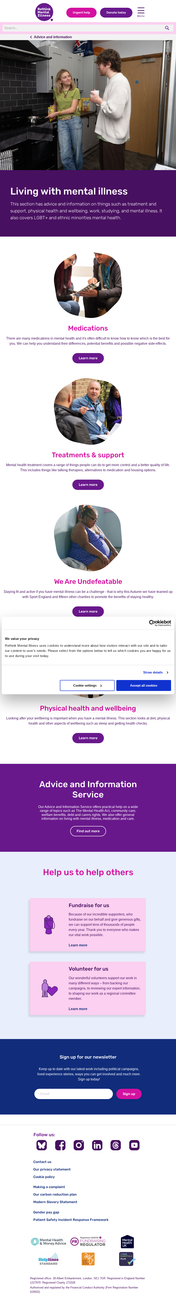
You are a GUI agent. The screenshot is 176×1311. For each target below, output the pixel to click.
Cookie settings (85, 685)
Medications (88, 328)
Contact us (42, 1162)
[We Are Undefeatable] (88, 571)
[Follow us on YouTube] (134, 1145)
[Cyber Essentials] (127, 1259)
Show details (153, 672)
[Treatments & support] (88, 444)
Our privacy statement (52, 1169)
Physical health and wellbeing (88, 708)
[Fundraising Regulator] (88, 1242)
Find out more (91, 831)
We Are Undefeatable (88, 581)
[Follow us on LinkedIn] (97, 1145)
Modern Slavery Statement (55, 1202)
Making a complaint (49, 1187)
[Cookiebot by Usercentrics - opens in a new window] (152, 623)
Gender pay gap (46, 1212)
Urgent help (81, 12)
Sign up (129, 1094)
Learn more (91, 358)
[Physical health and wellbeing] (88, 698)
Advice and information (53, 37)
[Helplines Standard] (48, 1259)
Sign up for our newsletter (88, 1057)
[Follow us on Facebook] (60, 1145)
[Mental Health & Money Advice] (48, 1242)
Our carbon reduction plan (55, 1194)
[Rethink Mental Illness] (44, 12)
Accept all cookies (143, 685)
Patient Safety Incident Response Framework (71, 1220)
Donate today (116, 12)
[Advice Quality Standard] (88, 1259)
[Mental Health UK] (127, 1242)
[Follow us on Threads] (116, 1145)
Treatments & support (88, 455)
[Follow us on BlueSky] (42, 1145)
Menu (141, 16)
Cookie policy (44, 1177)
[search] (167, 28)
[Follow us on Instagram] (79, 1145)
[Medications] (88, 318)
